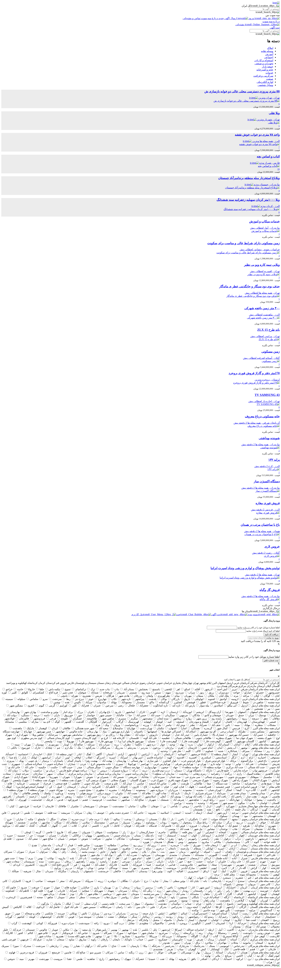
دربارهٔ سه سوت (209, 18)
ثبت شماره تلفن (271, 660)
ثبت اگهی (275, 27)
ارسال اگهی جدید (228, 18)
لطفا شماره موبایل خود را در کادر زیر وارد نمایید (254, 656)
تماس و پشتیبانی (192, 18)
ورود (251, 18)
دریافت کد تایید (271, 634)
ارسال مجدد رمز (256, 638)
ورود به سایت (272, 638)
